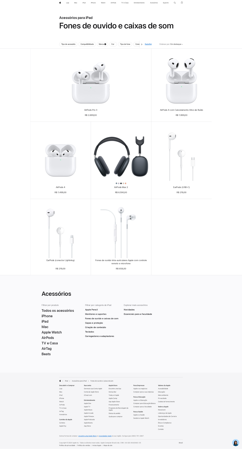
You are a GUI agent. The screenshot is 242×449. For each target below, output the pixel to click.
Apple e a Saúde (139, 415)
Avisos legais (96, 445)
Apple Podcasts (89, 419)
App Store (87, 426)
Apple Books (88, 423)
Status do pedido (114, 413)
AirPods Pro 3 (90, 110)
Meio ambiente (163, 395)
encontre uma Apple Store (87, 436)
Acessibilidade (163, 389)
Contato (161, 429)
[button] (175, 3)
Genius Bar (112, 392)
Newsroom (161, 410)
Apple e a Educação (140, 400)
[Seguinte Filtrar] (142, 44)
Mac (60, 392)
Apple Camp (113, 398)
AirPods (62, 405)
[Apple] (60, 381)
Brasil (181, 443)
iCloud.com (88, 395)
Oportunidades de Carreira (167, 416)
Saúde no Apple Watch (141, 418)
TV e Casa (62, 408)
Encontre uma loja (115, 389)
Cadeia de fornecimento (166, 402)
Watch (61, 402)
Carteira (62, 423)
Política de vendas (83, 445)
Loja (60, 389)
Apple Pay (62, 426)
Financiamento (114, 405)
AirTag (61, 411)
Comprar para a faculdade (142, 407)
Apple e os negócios (140, 389)
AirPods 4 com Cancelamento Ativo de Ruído (181, 110)
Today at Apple (114, 395)
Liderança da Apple (165, 413)
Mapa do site (107, 445)
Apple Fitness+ (89, 416)
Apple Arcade (88, 413)
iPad (66, 381)
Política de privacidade (67, 445)
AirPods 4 (60, 187)
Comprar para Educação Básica (144, 403)
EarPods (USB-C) (181, 187)
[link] (235, 442)
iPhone (61, 398)
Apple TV (87, 407)
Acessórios (63, 414)
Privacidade (162, 398)
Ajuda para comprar (116, 416)
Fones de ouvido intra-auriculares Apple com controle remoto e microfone (121, 262)
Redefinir (148, 44)
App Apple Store (114, 402)
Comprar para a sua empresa (143, 392)
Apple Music (88, 410)
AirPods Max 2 (121, 187)
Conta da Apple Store (91, 392)
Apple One (87, 403)
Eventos (161, 426)
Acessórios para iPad (79, 381)
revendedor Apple (105, 436)
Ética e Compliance (164, 423)
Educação (161, 392)
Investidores (162, 419)
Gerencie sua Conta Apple (93, 389)
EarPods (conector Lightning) (61, 260)
